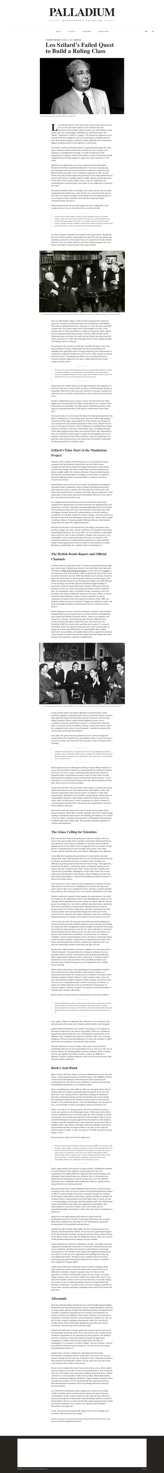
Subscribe (87, 31)
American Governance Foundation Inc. (35, 1469)
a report (105, 571)
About (58, 31)
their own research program (74, 571)
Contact (71, 31)
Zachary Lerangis (53, 40)
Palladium (82, 12)
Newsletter (103, 31)
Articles (77, 40)
